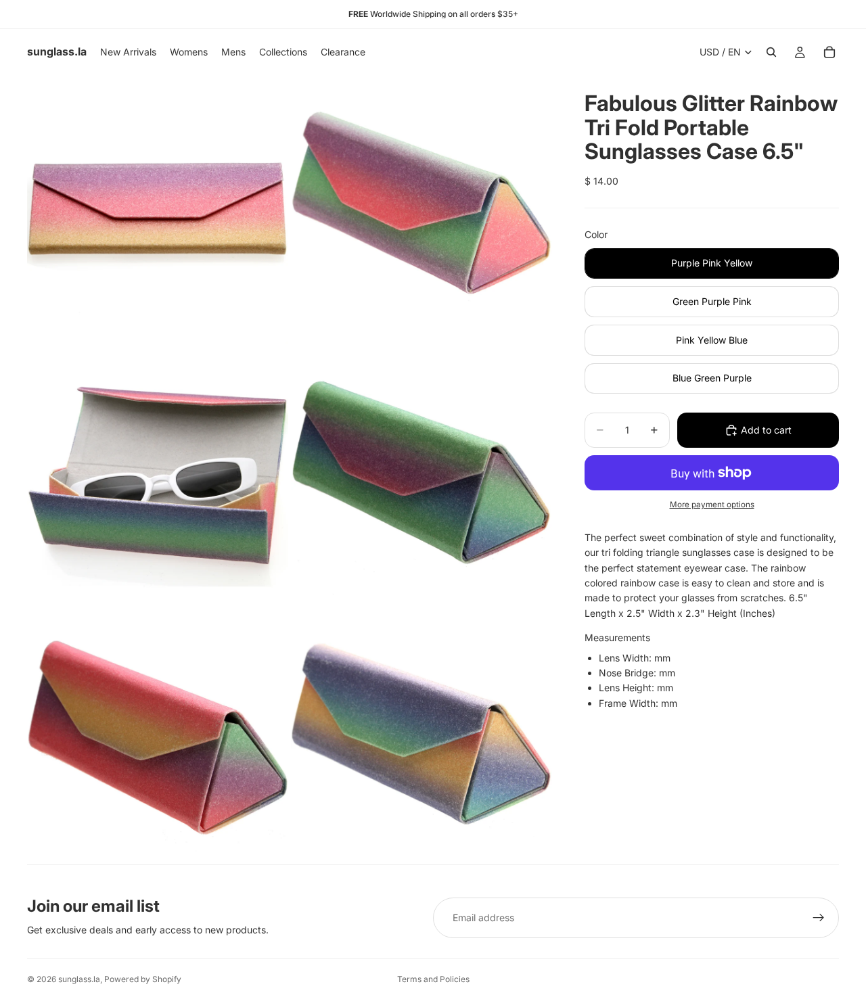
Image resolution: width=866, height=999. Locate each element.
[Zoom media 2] (421, 205)
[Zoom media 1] (157, 205)
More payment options (712, 504)
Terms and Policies (433, 979)
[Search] (771, 52)
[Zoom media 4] (421, 469)
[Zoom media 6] (421, 733)
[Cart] (829, 52)
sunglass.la (79, 979)
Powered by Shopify (142, 979)
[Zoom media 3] (157, 469)
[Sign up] (818, 918)
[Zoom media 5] (157, 733)
